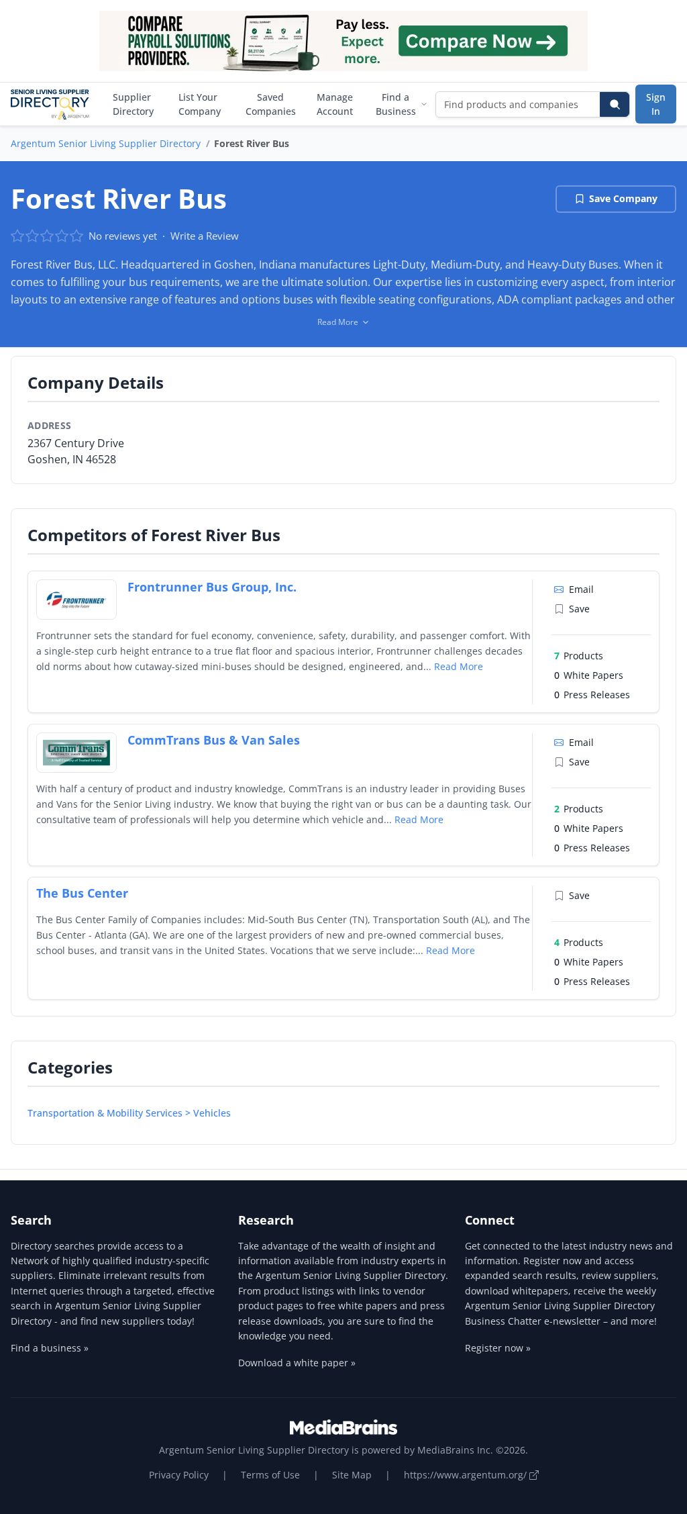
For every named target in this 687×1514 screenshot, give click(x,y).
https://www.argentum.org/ (466, 1474)
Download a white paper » (297, 1362)
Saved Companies (271, 104)
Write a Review (204, 235)
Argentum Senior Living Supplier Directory (106, 143)
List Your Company (199, 104)
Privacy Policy (179, 1474)
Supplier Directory (133, 104)
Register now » (498, 1347)
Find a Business (396, 104)
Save (579, 608)
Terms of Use (270, 1474)
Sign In (656, 104)
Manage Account (335, 104)
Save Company (623, 198)
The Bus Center (82, 893)
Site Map (352, 1474)
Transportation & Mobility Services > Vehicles (129, 1112)
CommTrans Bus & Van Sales (213, 740)
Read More (458, 666)
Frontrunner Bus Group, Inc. (212, 587)
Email (581, 589)
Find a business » (50, 1347)
